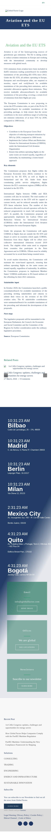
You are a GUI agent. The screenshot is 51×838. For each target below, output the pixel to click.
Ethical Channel (10, 818)
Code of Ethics (25, 818)
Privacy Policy (23, 815)
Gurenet (23, 810)
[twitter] (20, 823)
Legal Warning (10, 815)
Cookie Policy (36, 815)
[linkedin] (31, 823)
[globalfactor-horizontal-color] (25, 704)
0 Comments (25, 379)
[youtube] (25, 823)
